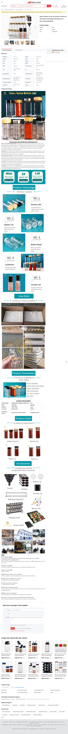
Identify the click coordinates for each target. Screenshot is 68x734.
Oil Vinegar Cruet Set (31, 705)
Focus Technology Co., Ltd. (25, 728)
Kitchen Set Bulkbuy (37, 714)
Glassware (22, 705)
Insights (36, 723)
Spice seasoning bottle (55, 690)
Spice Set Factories (6, 711)
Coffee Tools (3, 690)
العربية (49, 724)
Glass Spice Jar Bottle (14, 714)
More (2, 717)
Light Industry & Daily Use (9, 9)
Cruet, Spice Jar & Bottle (28, 9)
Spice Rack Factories (43, 711)
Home (2, 9)
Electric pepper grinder (22, 690)
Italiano (35, 724)
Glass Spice (4, 714)
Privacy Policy (53, 728)
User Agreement (41, 728)
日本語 (56, 724)
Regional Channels (53, 721)
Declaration (48, 728)
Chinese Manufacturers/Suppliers (22, 721)
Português (19, 724)
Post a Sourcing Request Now (17, 630)
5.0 (53, 52)
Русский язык (29, 724)
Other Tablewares (6, 705)
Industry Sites (46, 721)
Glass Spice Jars (41, 705)
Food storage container (22, 692)
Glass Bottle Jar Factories (18, 711)
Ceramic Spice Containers (53, 705)
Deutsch (39, 724)
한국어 (52, 724)
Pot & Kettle (14, 705)
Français (24, 724)
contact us (50, 12)
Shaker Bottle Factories (31, 711)
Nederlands (44, 724)
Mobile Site (32, 723)
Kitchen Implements (19, 9)
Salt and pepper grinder (39, 690)
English (10, 724)
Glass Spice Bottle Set (26, 714)
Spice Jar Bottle (53, 711)
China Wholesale (33, 721)
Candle (51, 692)
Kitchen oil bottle (37, 692)
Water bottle (3, 692)
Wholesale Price (40, 721)
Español (14, 724)
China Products (12, 721)
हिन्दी (59, 724)
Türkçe (27, 725)
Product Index (61, 721)
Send (13, 628)
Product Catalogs (20, 687)
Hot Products (5, 721)
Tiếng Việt (32, 725)
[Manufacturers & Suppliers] (34, 2)
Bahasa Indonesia (38, 725)
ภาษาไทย (63, 724)
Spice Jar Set (62, 711)
